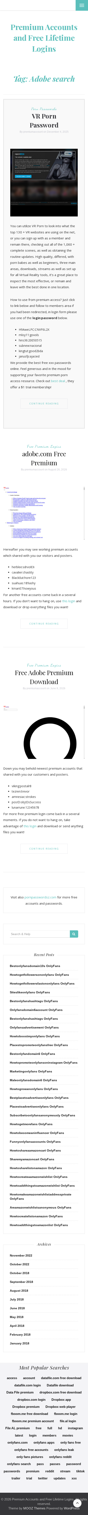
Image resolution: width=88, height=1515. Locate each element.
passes (55, 1464)
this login (68, 601)
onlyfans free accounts (31, 1450)
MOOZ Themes (34, 1508)
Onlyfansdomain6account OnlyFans (36, 1010)
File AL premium (17, 1428)
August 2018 (19, 1290)
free (38, 1428)
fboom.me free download (29, 1414)
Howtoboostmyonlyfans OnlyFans (35, 1036)
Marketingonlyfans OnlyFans (31, 1071)
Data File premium (20, 1392)
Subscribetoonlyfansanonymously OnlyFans (42, 1115)
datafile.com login (27, 1385)
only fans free (70, 1442)
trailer (16, 1478)
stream (65, 1471)
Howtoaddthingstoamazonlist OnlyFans (39, 1225)
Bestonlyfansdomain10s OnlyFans (35, 966)
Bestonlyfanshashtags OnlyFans (34, 1001)
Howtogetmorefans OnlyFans (31, 1124)
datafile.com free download (61, 1378)
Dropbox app (61, 1399)
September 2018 (21, 1282)
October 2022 (19, 1264)
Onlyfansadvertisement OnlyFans (34, 1027)
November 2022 (21, 1255)
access (12, 1378)
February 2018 (20, 1334)
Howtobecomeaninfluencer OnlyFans (37, 1133)
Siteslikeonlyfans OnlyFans (30, 992)
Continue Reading (44, 403)
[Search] (74, 934)
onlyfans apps (44, 1442)
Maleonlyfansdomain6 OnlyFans (33, 1080)
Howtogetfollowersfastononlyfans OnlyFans (42, 983)
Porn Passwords (44, 108)
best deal (58, 381)
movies (67, 1435)
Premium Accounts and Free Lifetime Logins (43, 38)
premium (32, 1471)
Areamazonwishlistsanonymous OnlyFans (40, 1207)
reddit (49, 1471)
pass (40, 1464)
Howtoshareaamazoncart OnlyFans (35, 1150)
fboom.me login (65, 1414)
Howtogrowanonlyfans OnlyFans (34, 1089)
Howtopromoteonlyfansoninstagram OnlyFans (44, 1062)
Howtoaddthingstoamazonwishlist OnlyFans (42, 1185)
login (33, 1435)
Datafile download (60, 1385)
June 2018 (17, 1308)
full (49, 1428)
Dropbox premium (26, 1406)
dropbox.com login (31, 1399)
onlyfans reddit (60, 1457)
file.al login (68, 1421)
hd (60, 1428)
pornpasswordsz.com (40, 897)
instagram (75, 1428)
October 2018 (19, 1273)
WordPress (72, 1508)
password (73, 1464)
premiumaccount (33, 131)
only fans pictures (29, 1457)
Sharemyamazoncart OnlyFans (32, 1159)
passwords (12, 1471)
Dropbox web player (60, 1406)
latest (19, 1435)
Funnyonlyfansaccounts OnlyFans (35, 1141)
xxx (74, 1478)
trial (29, 1478)
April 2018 (17, 1325)
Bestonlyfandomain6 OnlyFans (32, 1054)
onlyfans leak (64, 1450)
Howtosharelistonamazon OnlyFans (36, 1168)
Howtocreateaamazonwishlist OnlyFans (38, 1177)
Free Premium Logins (44, 446)
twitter (43, 1478)
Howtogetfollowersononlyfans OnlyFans (39, 974)
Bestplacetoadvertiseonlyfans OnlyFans (39, 1097)
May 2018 (16, 1317)
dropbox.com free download (61, 1392)
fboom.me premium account (33, 1421)
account (29, 1378)
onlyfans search (19, 1464)
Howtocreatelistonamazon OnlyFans (36, 1216)
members (49, 1435)
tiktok (80, 1471)
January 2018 (19, 1343)
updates (60, 1478)
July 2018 (17, 1299)
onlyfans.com (17, 1442)
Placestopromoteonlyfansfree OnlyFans (39, 1045)
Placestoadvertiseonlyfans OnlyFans (37, 1106)
